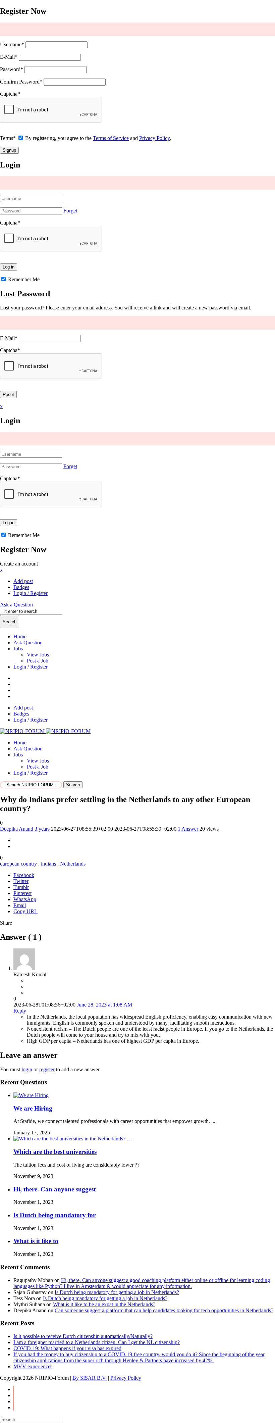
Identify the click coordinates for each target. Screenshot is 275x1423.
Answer (188, 829)
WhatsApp (24, 899)
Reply (19, 1011)
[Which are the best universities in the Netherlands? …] (72, 1138)
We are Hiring (32, 1108)
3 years (42, 829)
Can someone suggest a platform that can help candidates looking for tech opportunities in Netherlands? (164, 1310)
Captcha (10, 94)
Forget (70, 210)
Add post (23, 581)
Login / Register (30, 667)
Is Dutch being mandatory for (54, 1215)
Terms (8, 138)
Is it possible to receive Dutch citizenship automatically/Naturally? (83, 1336)
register (47, 1069)
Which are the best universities (55, 1151)
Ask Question (28, 642)
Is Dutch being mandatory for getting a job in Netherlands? (117, 1292)
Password (11, 69)
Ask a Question (16, 604)
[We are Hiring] (31, 1095)
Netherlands (73, 864)
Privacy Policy (154, 138)
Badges (21, 587)
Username (12, 44)
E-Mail (8, 57)
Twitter (21, 881)
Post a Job (37, 661)
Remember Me (23, 279)
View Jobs (38, 654)
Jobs (18, 648)
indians (48, 864)
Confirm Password (21, 82)
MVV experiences (32, 1366)
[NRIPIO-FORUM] (45, 731)
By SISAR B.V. (89, 1378)
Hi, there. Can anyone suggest (54, 1189)
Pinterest (22, 893)
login (26, 1069)
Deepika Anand (16, 829)
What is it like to (35, 1240)
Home (19, 636)
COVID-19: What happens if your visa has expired (67, 1348)
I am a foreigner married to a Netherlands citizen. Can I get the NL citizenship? (96, 1342)
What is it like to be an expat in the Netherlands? (104, 1304)
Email (19, 905)
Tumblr (21, 887)
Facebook (23, 875)
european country (18, 864)
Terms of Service (111, 138)
